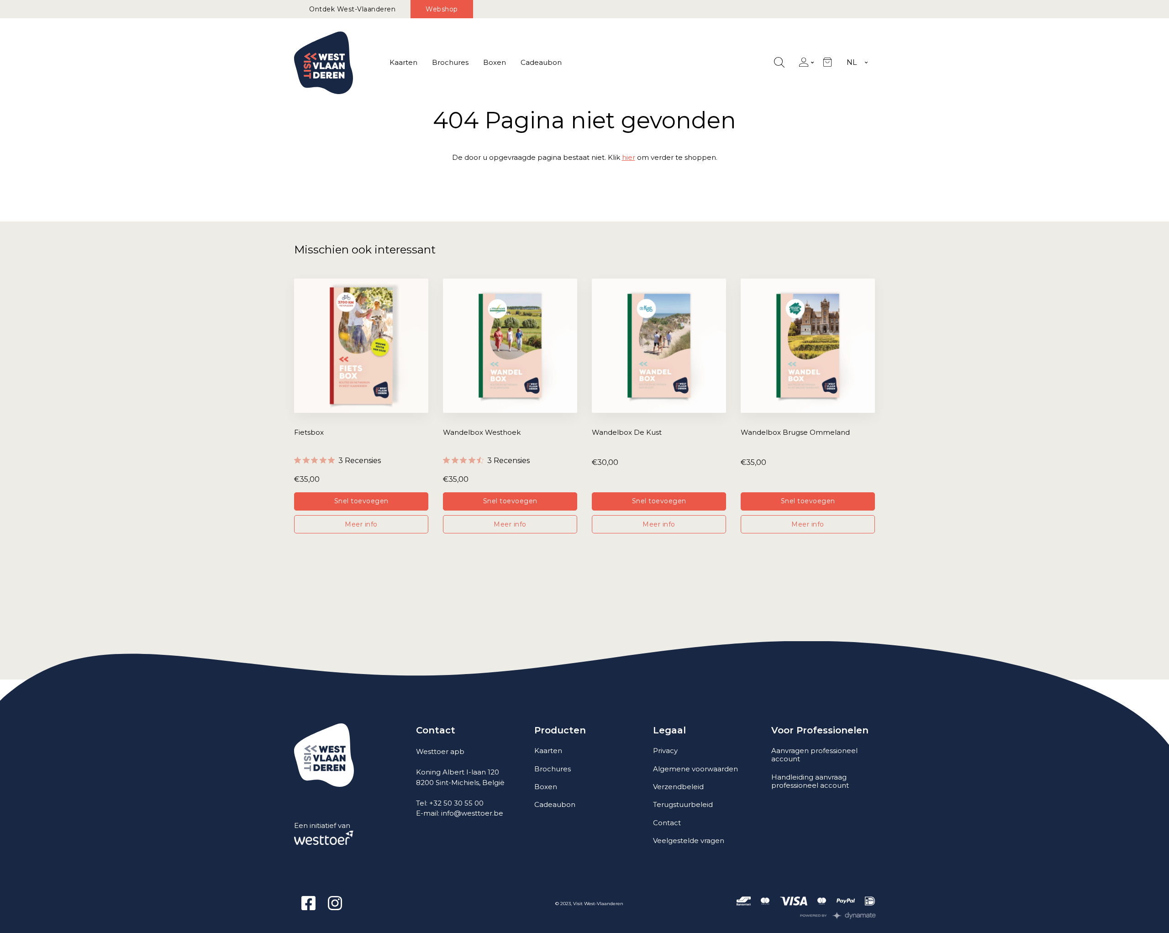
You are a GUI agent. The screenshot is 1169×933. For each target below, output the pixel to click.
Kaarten (403, 62)
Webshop (442, 9)
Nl (852, 62)
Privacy (665, 750)
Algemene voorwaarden (695, 768)
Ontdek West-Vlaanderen (352, 9)
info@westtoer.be (472, 813)
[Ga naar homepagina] (323, 63)
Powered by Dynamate (838, 915)
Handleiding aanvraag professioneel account (810, 781)
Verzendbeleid (678, 786)
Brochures (450, 62)
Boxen (494, 62)
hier (628, 157)
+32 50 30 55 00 (456, 803)
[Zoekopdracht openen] (779, 63)
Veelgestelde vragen (688, 840)
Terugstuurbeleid (683, 804)
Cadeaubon (541, 62)
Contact (667, 822)
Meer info (361, 524)
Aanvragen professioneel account (814, 754)
